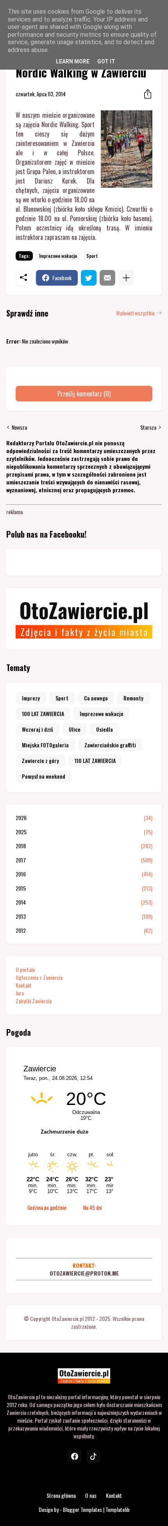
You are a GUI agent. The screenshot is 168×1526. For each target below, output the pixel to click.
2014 (84, 902)
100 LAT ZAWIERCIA (43, 713)
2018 (84, 846)
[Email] (107, 278)
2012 (84, 930)
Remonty (133, 698)
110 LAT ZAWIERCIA (95, 760)
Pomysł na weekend (43, 776)
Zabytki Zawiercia (34, 1001)
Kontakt (24, 985)
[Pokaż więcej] (126, 278)
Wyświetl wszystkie (135, 313)
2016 (84, 874)
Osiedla (104, 729)
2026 (84, 818)
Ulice (74, 729)
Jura (20, 993)
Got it (106, 61)
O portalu (25, 969)
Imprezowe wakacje (58, 255)
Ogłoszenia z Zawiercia (39, 977)
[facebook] (75, 1456)
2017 (84, 860)
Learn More (72, 61)
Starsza (148, 427)
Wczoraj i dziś (37, 729)
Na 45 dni (92, 1207)
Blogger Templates (82, 1509)
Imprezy (31, 698)
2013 (84, 916)
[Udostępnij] (145, 94)
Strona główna (61, 1495)
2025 (84, 832)
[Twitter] (89, 278)
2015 (84, 888)
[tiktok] (93, 1456)
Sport (92, 255)
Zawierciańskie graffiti (110, 745)
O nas (91, 1495)
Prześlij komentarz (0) (84, 393)
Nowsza (19, 427)
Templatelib (117, 1509)
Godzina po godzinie (46, 1207)
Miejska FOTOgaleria (45, 745)
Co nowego (96, 698)
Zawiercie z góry (40, 760)
